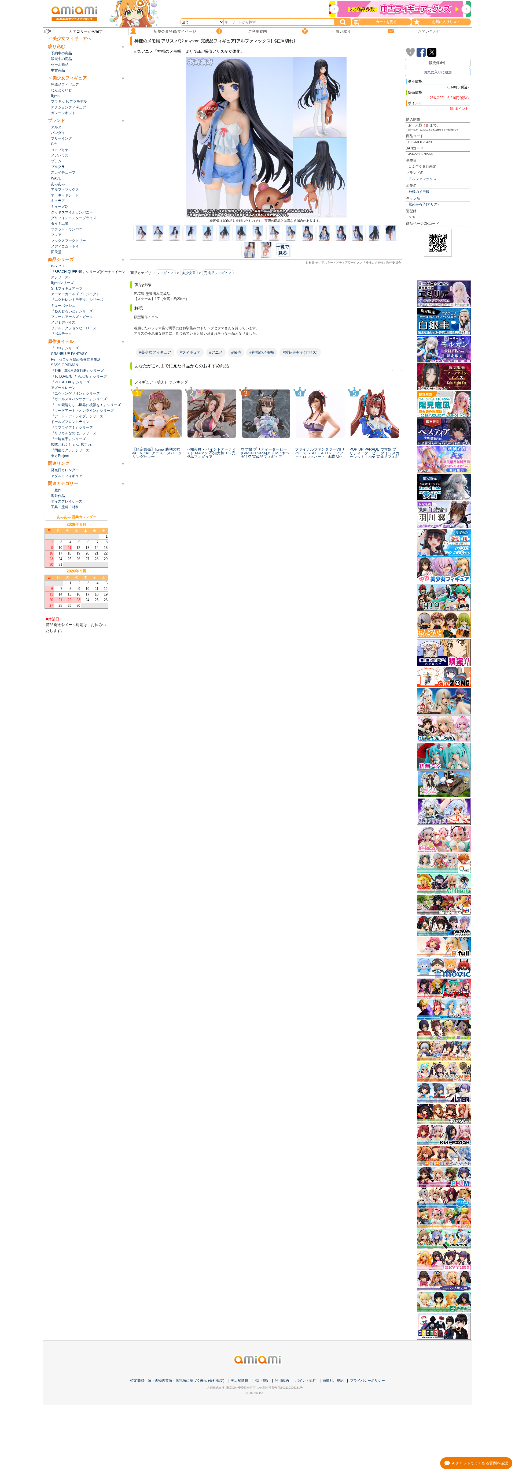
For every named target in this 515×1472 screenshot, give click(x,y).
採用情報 (261, 1381)
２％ (412, 217)
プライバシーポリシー (367, 1381)
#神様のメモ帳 (261, 352)
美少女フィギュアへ (72, 38)
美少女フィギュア (70, 78)
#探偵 (236, 352)
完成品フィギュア (218, 273)
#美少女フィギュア (155, 352)
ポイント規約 (305, 1381)
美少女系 (189, 273)
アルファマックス (422, 179)
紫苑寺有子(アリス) (424, 204)
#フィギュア (190, 352)
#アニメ (216, 352)
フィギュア (165, 273)
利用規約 (282, 1381)
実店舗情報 (239, 1381)
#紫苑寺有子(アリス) (300, 352)
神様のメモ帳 (419, 192)
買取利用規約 (333, 1381)
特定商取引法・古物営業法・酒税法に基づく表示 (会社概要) (177, 1381)
